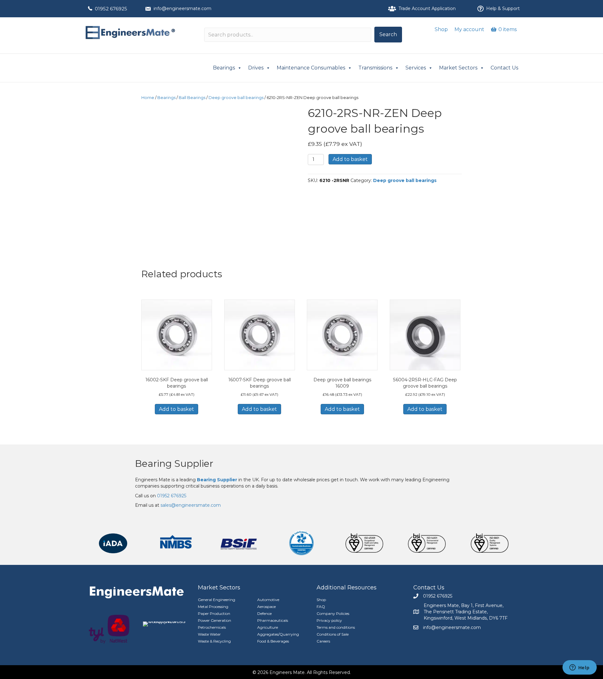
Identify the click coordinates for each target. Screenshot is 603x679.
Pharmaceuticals (272, 620)
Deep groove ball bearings (236, 97)
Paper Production (214, 613)
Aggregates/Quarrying (278, 634)
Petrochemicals (212, 627)
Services (415, 68)
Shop (441, 29)
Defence (264, 613)
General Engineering (216, 599)
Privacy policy (329, 620)
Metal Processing (213, 606)
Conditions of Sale (333, 634)
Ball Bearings (192, 97)
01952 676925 (111, 9)
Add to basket (350, 159)
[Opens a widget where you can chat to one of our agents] (579, 668)
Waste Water (209, 634)
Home (147, 97)
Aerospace (266, 606)
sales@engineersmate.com (190, 505)
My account (469, 29)
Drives (255, 68)
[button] (388, 34)
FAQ (321, 606)
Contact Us (504, 68)
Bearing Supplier (174, 463)
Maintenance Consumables (311, 68)
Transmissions (375, 68)
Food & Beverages (273, 641)
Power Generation (214, 620)
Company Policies (333, 613)
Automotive (268, 599)
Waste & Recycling (214, 641)
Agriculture (267, 627)
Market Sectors (458, 68)
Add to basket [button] (176, 409)
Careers (323, 641)
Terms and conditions (336, 627)
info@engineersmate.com (182, 8)
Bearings (224, 68)
